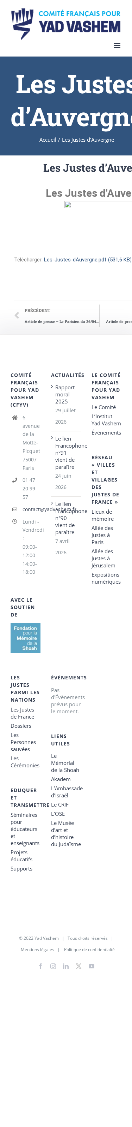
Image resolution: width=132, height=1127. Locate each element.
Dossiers (21, 725)
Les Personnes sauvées (23, 742)
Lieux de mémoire (103, 515)
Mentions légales (37, 949)
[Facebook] (40, 966)
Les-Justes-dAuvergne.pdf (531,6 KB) (88, 259)
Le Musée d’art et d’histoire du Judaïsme (66, 833)
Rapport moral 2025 (65, 394)
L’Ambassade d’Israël (66, 792)
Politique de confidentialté (89, 949)
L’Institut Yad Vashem (106, 420)
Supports (21, 868)
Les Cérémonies (25, 762)
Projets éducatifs (21, 856)
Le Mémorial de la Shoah (65, 762)
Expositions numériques (106, 578)
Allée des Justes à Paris (102, 534)
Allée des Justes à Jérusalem (103, 558)
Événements (106, 432)
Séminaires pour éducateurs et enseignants (25, 828)
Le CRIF (60, 804)
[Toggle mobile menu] (117, 45)
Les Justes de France (22, 713)
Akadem (61, 779)
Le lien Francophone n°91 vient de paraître (66, 452)
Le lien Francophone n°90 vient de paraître (66, 518)
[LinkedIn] (66, 966)
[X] (79, 964)
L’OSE (58, 813)
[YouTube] (91, 966)
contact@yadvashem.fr (31, 509)
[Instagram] (53, 966)
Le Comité (104, 407)
